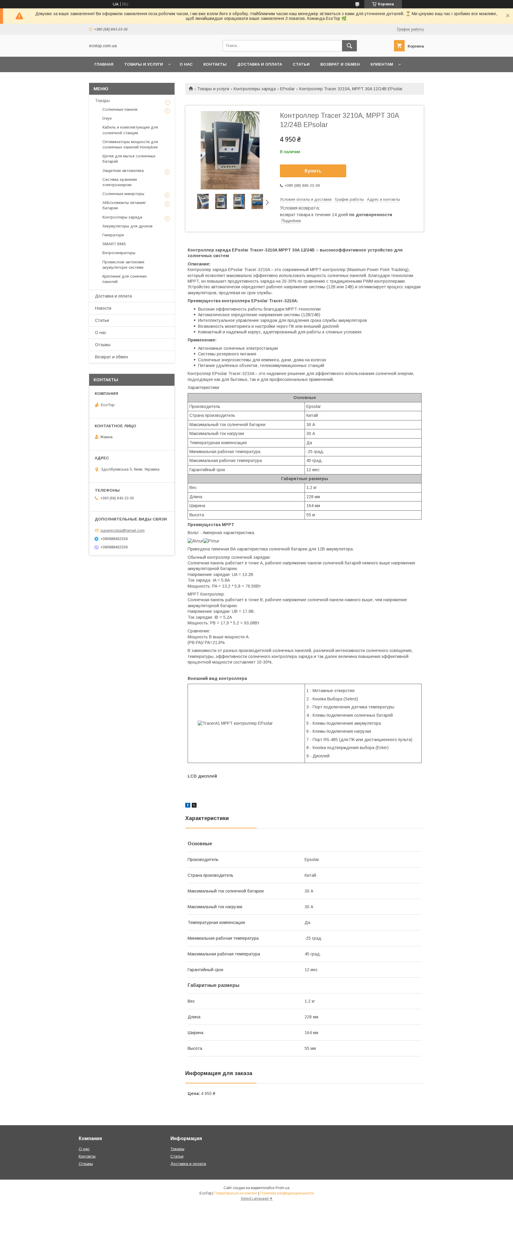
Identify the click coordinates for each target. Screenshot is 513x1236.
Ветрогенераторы (118, 253)
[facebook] (187, 806)
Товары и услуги (143, 64)
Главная (103, 64)
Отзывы (102, 344)
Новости (103, 308)
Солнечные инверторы (123, 194)
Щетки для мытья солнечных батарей (129, 159)
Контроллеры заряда (255, 88)
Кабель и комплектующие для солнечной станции (130, 130)
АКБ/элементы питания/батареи (124, 205)
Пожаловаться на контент (235, 1193)
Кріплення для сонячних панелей (124, 279)
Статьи (301, 64)
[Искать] (349, 45)
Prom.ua (282, 1188)
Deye (107, 118)
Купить (313, 170)
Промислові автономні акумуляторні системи (123, 265)
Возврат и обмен (340, 64)
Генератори (113, 235)
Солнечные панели (119, 109)
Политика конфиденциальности (287, 1193)
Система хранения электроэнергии (119, 182)
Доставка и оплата (259, 64)
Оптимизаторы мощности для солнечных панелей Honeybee (130, 144)
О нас (186, 64)
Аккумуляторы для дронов (127, 226)
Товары (102, 100)
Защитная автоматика (123, 170)
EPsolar (287, 88)
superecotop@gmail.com (122, 530)
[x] (194, 806)
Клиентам (381, 64)
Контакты (215, 64)
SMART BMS (114, 244)
